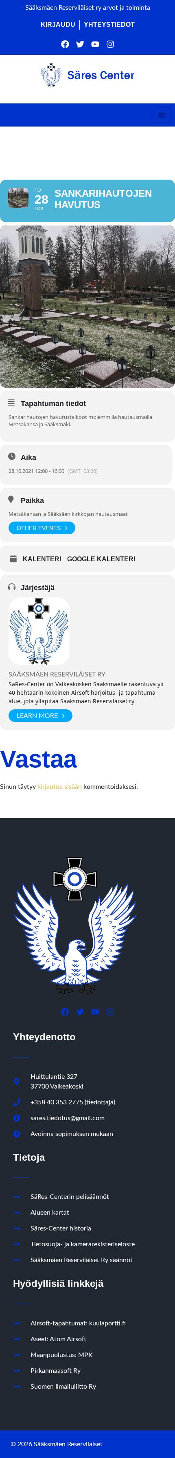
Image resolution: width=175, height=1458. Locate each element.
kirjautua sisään (59, 787)
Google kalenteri (101, 559)
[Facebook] (65, 44)
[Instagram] (110, 44)
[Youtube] (95, 44)
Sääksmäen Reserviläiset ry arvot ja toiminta (87, 7)
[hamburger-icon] (162, 114)
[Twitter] (80, 44)
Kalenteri (42, 559)
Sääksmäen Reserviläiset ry (57, 674)
